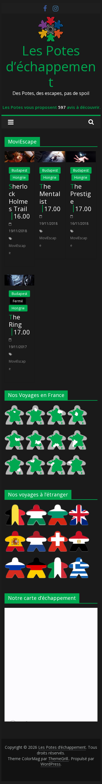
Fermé (18, 301)
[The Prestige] (81, 154)
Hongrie (19, 177)
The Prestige (80, 193)
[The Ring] (19, 278)
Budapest (19, 170)
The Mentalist (49, 193)
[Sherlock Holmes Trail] (19, 154)
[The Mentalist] (50, 154)
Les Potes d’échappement (51, 65)
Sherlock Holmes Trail (18, 197)
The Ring (15, 320)
